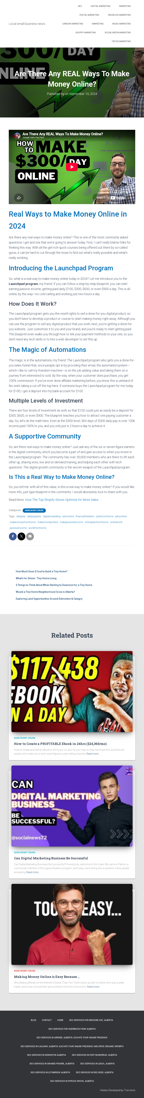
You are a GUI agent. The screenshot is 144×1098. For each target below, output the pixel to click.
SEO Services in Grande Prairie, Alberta (52, 1063)
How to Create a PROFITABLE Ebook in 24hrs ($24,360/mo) (60, 744)
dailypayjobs (34, 516)
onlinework (116, 522)
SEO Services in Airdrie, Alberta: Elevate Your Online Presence (72, 1037)
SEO (80, 6)
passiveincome (18, 528)
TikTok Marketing (121, 41)
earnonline (68, 516)
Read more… (93, 753)
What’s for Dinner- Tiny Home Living (36, 578)
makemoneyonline (47, 522)
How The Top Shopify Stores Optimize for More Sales (61, 500)
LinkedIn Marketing (72, 24)
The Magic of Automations (47, 349)
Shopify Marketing (86, 32)
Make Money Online (34, 510)
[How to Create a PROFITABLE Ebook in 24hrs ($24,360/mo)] (72, 691)
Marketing (125, 6)
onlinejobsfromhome (96, 522)
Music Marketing (121, 24)
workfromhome (37, 528)
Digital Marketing (100, 6)
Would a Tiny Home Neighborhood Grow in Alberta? (45, 591)
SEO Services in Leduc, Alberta (97, 1063)
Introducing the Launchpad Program (61, 268)
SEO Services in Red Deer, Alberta (95, 1072)
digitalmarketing (52, 516)
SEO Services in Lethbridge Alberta (50, 1072)
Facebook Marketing (119, 15)
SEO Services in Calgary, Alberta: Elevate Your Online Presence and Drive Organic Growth (72, 1046)
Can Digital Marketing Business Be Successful (51, 858)
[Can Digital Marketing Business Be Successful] (72, 805)
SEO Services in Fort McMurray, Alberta (94, 1055)
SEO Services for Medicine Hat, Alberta (91, 1020)
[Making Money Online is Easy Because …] (72, 924)
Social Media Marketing (118, 32)
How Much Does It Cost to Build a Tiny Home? (41, 571)
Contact (47, 1020)
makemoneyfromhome (23, 522)
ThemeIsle (129, 1090)
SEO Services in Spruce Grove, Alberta (72, 1081)
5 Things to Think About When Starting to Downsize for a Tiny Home (54, 585)
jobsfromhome (104, 516)
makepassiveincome (71, 522)
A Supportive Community (45, 436)
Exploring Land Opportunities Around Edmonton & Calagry (49, 598)
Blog (33, 1020)
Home (60, 1020)
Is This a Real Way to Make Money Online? (61, 477)
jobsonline (121, 516)
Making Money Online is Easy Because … (47, 977)
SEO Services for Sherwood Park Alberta (72, 1029)
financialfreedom (85, 516)
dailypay (20, 516)
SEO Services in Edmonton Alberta (46, 1055)
